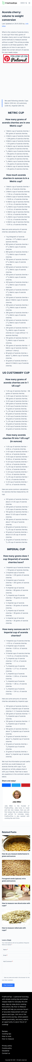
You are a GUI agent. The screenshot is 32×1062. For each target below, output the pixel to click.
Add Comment (8, 961)
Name (5, 949)
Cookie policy (7, 1048)
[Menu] (29, 3)
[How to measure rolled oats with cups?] (16, 917)
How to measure (8, 1039)
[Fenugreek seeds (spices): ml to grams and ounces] (16, 868)
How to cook (6, 1036)
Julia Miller (16, 802)
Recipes (5, 1031)
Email (5, 955)
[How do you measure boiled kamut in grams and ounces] (16, 843)
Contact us (6, 1053)
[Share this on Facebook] (6, 785)
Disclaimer (5, 1051)
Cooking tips (6, 1034)
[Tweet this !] (16, 785)
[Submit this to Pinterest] (25, 785)
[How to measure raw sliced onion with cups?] (16, 892)
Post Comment (8, 985)
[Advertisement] (16, 81)
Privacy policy (7, 1046)
